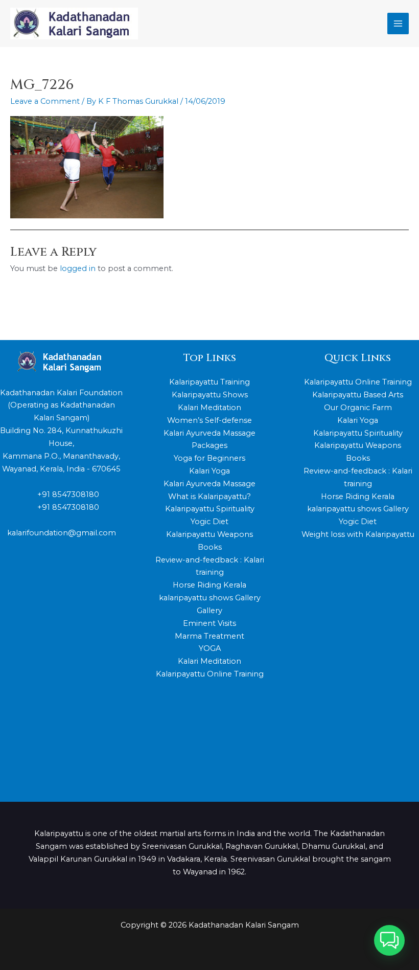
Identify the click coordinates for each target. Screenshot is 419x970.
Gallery (209, 610)
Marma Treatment (209, 636)
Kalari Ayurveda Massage (209, 483)
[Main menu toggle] (398, 23)
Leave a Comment (45, 101)
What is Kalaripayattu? (209, 496)
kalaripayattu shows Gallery (210, 597)
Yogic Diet (209, 521)
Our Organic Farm (358, 407)
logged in (78, 268)
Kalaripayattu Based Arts (357, 394)
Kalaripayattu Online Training (210, 674)
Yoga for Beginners (209, 458)
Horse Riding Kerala (209, 585)
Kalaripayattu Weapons (209, 534)
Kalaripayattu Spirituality (209, 508)
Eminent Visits (209, 623)
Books (210, 547)
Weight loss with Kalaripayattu (357, 534)
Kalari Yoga (209, 471)
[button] (389, 940)
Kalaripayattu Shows (210, 394)
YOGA (210, 648)
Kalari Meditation (209, 407)
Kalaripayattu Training (209, 382)
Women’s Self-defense (209, 420)
